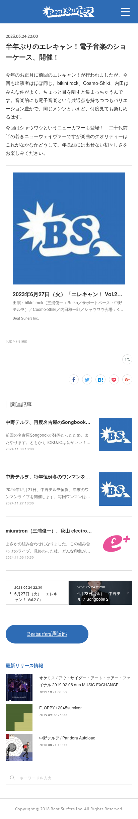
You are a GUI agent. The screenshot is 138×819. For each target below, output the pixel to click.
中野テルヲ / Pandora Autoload (67, 737)
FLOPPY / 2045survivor (60, 707)
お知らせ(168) (16, 341)
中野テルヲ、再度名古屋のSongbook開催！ (53, 422)
